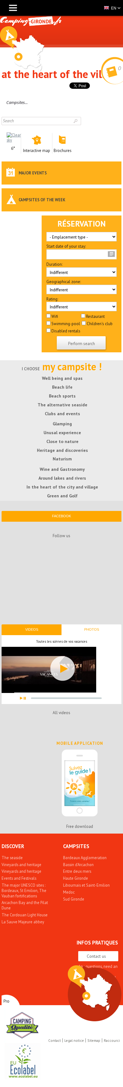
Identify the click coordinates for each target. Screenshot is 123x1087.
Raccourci (112, 1040)
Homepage (22, 48)
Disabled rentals (65, 331)
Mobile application (79, 743)
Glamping (62, 424)
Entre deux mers (77, 871)
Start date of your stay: (66, 246)
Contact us (96, 956)
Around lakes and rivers (62, 478)
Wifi (54, 316)
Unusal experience (62, 432)
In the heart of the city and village (62, 487)
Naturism (62, 459)
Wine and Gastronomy (62, 469)
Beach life (62, 387)
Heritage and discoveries (62, 450)
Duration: (54, 264)
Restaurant (95, 316)
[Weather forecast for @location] (14, 140)
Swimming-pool (65, 323)
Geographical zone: (63, 281)
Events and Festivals (19, 878)
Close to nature (62, 441)
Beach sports (62, 396)
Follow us (61, 535)
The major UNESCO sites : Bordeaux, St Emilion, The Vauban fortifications (24, 890)
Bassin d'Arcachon (78, 864)
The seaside (12, 857)
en (113, 8)
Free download (79, 826)
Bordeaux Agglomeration (85, 857)
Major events (33, 172)
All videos (61, 712)
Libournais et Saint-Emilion (86, 885)
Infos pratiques (97, 942)
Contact (54, 1040)
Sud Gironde (73, 899)
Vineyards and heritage (21, 864)
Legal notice (74, 1040)
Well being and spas (62, 378)
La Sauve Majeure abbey (23, 921)
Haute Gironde (75, 878)
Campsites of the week (42, 199)
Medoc (69, 892)
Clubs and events (62, 413)
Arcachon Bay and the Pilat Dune (25, 905)
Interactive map (90, 988)
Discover (13, 846)
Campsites (76, 846)
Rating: (52, 299)
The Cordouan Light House (25, 914)
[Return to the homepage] (31, 22)
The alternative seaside (62, 405)
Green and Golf (62, 496)
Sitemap (93, 1040)
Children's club (99, 323)
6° (13, 148)
